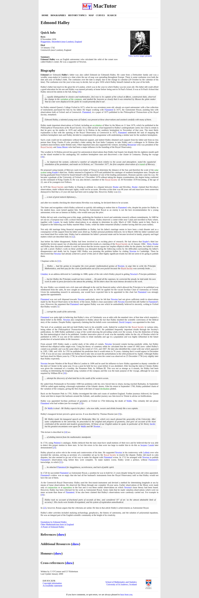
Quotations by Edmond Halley (54, 522)
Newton (132, 251)
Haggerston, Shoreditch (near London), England (61, 42)
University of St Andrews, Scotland (121, 584)
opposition (67, 487)
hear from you (126, 594)
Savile (152, 424)
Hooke (116, 187)
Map (91, 15)
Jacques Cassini (147, 445)
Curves (100, 15)
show (61, 534)
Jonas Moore (62, 147)
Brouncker (131, 145)
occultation (97, 125)
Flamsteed (109, 110)
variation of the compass (71, 99)
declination (105, 389)
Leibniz (146, 452)
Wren (149, 244)
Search (111, 15)
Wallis (129, 401)
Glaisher (44, 274)
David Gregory (125, 322)
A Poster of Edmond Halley (52, 527)
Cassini (56, 222)
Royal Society (47, 147)
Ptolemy (57, 443)
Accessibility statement (52, 585)
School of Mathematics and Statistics (121, 582)
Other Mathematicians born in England (57, 524)
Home (45, 15)
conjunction (52, 487)
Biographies (58, 15)
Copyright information (52, 583)
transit (142, 164)
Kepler (55, 172)
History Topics (77, 15)
